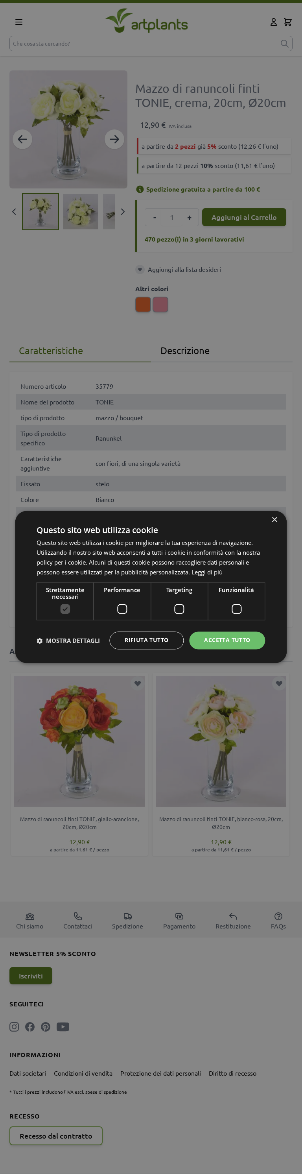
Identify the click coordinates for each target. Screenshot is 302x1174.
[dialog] (151, 587)
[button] (68, 640)
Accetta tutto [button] (227, 640)
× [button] (274, 520)
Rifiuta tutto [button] (146, 640)
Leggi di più (207, 572)
